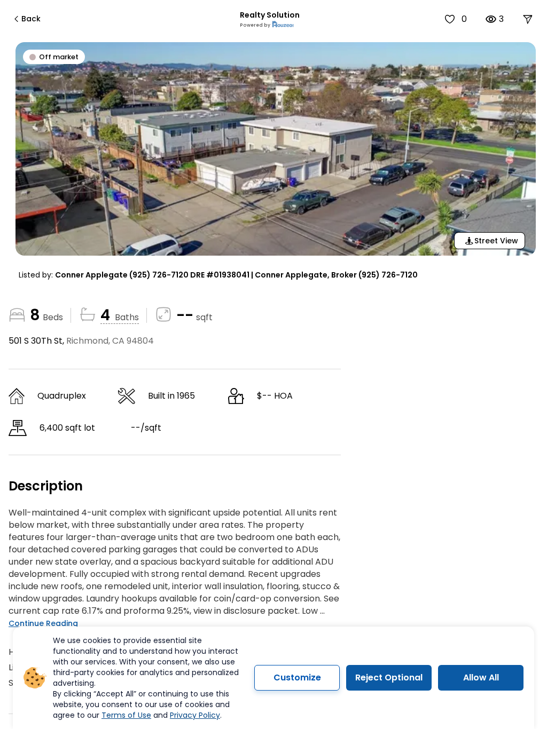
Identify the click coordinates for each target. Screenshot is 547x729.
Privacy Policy (195, 715)
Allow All (481, 677)
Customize (297, 677)
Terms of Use (126, 715)
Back (31, 18)
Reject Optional (389, 677)
